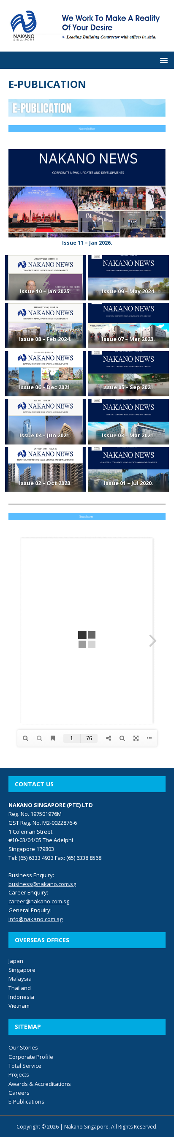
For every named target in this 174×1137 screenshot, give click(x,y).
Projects (18, 1074)
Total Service (24, 1065)
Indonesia (21, 997)
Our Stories (23, 1047)
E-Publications (26, 1101)
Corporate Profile (30, 1057)
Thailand (19, 988)
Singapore (21, 969)
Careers (19, 1092)
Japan (15, 961)
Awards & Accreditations (39, 1084)
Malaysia (20, 978)
